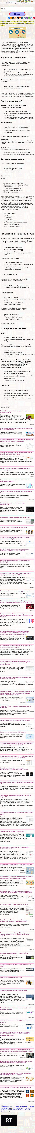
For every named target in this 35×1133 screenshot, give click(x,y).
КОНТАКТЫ (24, 3)
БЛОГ (8, 3)
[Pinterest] (34, 18)
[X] (13, 18)
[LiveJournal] (22, 18)
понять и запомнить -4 (17, 1108)
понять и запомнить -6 (16, 1109)
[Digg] (18, 18)
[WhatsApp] (29, 18)
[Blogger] (15, 18)
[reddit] (20, 18)
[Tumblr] (25, 18)
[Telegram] (31, 18)
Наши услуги (15, 3)
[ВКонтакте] (9, 18)
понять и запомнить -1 (7, 1106)
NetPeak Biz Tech (26, 1)
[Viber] (27, 18)
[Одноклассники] (11, 18)
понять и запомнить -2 (22, 1106)
